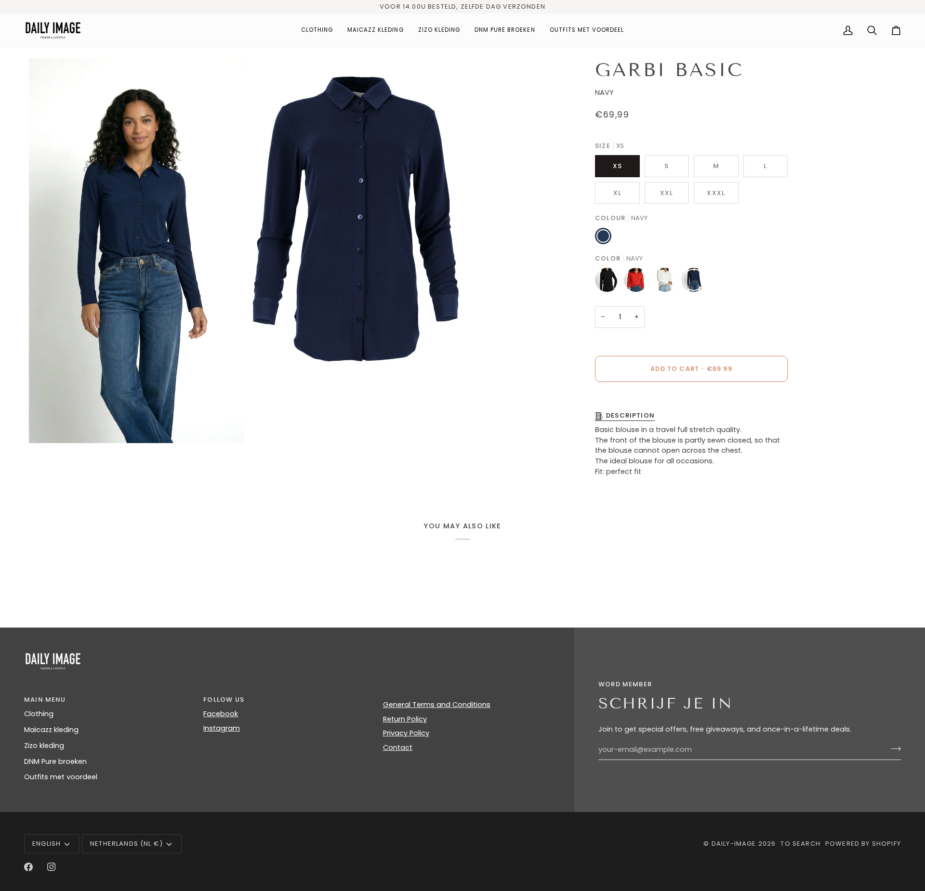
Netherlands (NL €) (126, 843)
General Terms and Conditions (436, 704)
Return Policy (405, 719)
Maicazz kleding (51, 729)
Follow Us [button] (223, 699)
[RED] (638, 282)
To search (800, 843)
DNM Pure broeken (55, 761)
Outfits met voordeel (60, 777)
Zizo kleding (44, 745)
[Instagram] (51, 867)
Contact (397, 747)
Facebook (220, 714)
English (46, 843)
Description (630, 415)
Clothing (38, 714)
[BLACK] (609, 282)
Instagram (221, 728)
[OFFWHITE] (667, 282)
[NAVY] (694, 282)
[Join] (893, 748)
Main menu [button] (45, 699)
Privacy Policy (406, 733)
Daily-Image (734, 843)
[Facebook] (28, 867)
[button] (317, 30)
